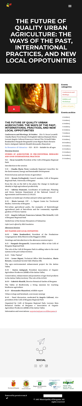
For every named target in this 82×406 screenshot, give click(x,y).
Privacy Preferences (52, 396)
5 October (65, 127)
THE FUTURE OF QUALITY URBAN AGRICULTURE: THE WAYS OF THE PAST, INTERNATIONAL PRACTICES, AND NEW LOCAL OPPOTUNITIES (30, 126)
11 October (66, 146)
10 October (33, 134)
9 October (65, 139)
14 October (66, 155)
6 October (65, 130)
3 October (65, 120)
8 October (65, 136)
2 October (65, 117)
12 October (66, 149)
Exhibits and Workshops (66, 100)
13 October (66, 152)
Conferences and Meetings (16, 134)
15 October (66, 158)
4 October (65, 123)
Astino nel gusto (68, 106)
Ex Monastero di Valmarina (16, 147)
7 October (65, 133)
